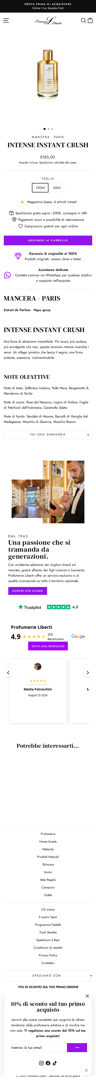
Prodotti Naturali (48, 857)
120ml (40, 187)
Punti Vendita (48, 932)
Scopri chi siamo (27, 591)
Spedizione (46, 162)
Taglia (48, 178)
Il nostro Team (48, 917)
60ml (57, 187)
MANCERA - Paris (48, 137)
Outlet (48, 895)
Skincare (48, 864)
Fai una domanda (48, 434)
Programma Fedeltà (48, 924)
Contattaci (48, 963)
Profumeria (48, 834)
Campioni (48, 887)
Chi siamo (48, 909)
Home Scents (48, 841)
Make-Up (48, 849)
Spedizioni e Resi (48, 940)
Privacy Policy (48, 955)
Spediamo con (47, 975)
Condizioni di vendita (48, 947)
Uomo (48, 872)
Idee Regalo (48, 879)
